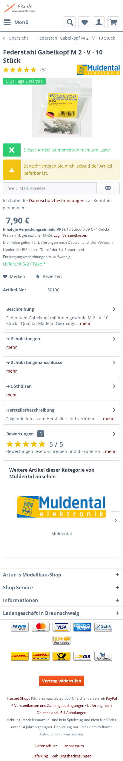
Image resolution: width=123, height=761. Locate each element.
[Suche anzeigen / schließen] (70, 22)
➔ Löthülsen (19, 386)
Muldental (61, 533)
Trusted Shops (18, 698)
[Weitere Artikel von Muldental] (98, 70)
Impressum (74, 746)
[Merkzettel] (84, 22)
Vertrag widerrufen (61, 681)
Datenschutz (46, 746)
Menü (21, 22)
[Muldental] (61, 507)
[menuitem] (16, 22)
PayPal (111, 698)
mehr (85, 323)
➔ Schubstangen (23, 338)
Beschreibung (20, 309)
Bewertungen (20, 434)
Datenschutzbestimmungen (56, 200)
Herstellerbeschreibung (30, 410)
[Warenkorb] (113, 22)
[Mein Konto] (99, 22)
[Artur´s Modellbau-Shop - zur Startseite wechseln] (20, 8)
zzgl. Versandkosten (70, 235)
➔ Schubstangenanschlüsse (34, 362)
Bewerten (51, 276)
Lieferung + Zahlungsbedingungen (61, 756)
